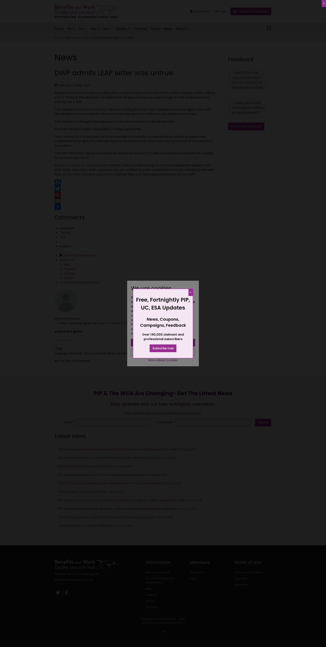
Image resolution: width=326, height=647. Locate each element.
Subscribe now (163, 348)
